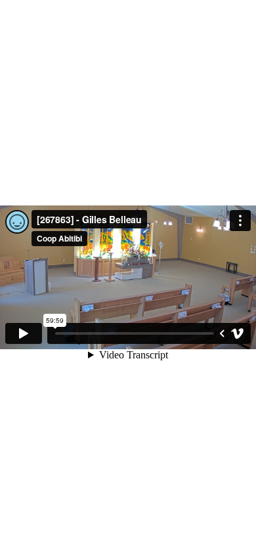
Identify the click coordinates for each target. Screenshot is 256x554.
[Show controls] (222, 333)
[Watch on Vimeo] (237, 333)
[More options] (240, 220)
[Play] (23, 333)
